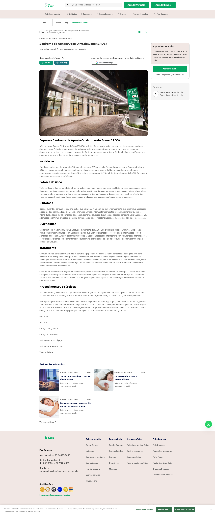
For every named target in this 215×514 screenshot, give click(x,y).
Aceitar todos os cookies (184, 509)
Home (58, 22)
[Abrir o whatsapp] (208, 424)
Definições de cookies (163, 475)
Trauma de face (46, 352)
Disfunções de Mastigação (51, 340)
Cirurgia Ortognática (48, 328)
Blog (66, 22)
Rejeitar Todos (163, 509)
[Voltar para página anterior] (44, 22)
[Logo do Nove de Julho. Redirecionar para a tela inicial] (49, 5)
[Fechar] (211, 509)
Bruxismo (43, 322)
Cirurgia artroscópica (48, 334)
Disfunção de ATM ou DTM (51, 346)
